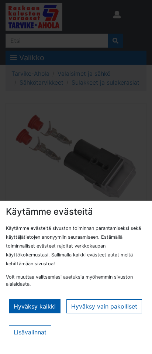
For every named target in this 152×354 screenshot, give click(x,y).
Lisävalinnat (30, 332)
